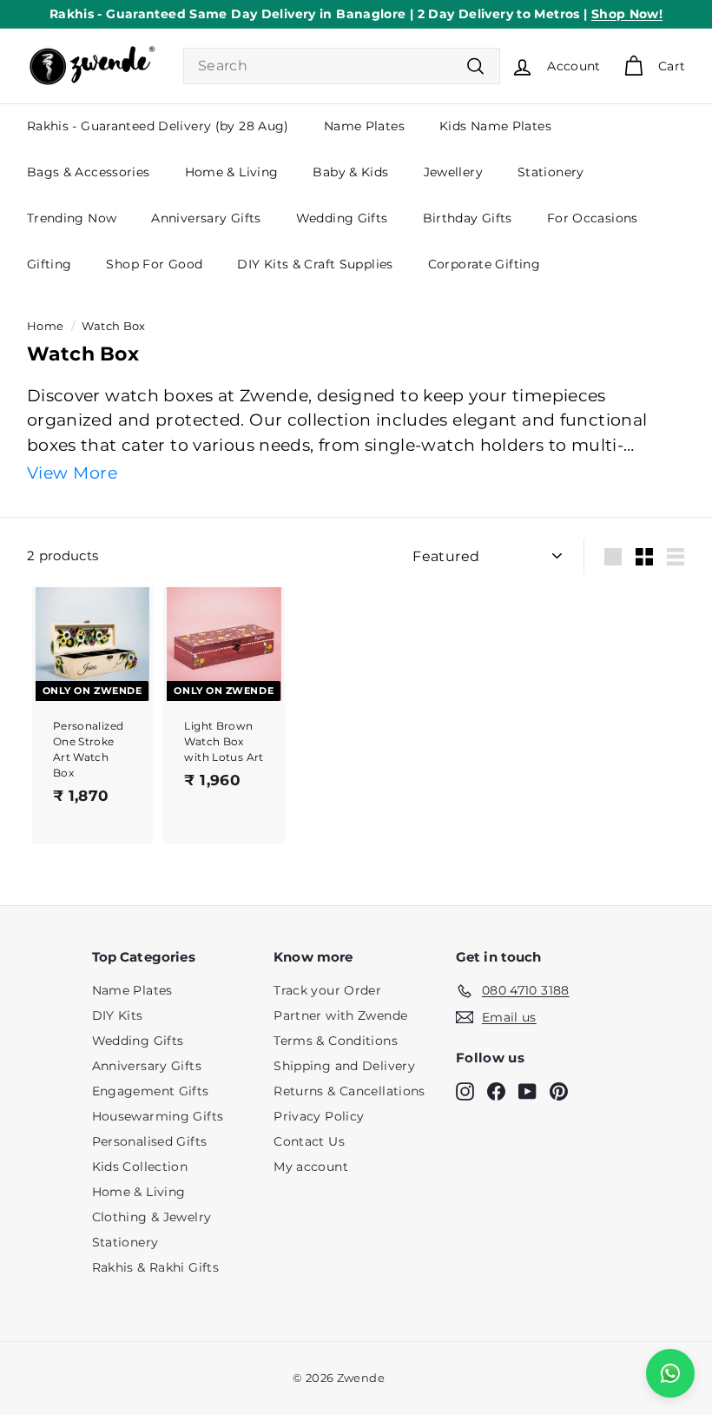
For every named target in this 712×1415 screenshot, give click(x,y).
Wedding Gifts (342, 218)
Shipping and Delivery (344, 1066)
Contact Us (309, 1141)
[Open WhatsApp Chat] (670, 1373)
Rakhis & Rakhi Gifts (156, 1267)
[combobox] (341, 66)
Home (45, 326)
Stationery (551, 172)
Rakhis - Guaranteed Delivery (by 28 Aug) (158, 126)
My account (311, 1166)
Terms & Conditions (336, 1040)
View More (72, 473)
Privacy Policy (319, 1116)
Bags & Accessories (88, 172)
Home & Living (232, 172)
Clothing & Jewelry (152, 1217)
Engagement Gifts (150, 1091)
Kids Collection (140, 1166)
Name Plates (364, 126)
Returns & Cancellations (349, 1091)
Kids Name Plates (495, 126)
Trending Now (72, 218)
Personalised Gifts (150, 1141)
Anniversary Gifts (205, 218)
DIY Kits (117, 1015)
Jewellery (453, 172)
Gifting (49, 264)
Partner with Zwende (340, 1015)
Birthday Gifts (467, 218)
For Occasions (592, 218)
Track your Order (327, 990)
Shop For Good (154, 264)
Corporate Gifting (484, 264)
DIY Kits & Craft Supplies (314, 264)
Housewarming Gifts (158, 1116)
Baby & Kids (350, 172)
